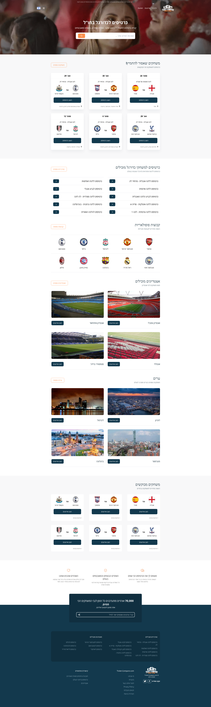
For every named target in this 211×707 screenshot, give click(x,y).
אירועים (147, 8)
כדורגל (154, 8)
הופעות (140, 8)
